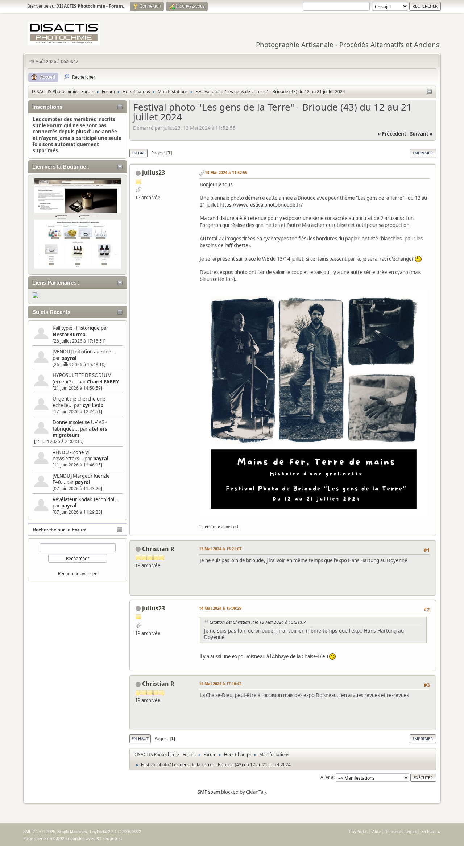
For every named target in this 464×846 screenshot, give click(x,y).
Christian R (158, 549)
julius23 (153, 173)
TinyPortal (358, 831)
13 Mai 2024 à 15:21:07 (220, 548)
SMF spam (209, 792)
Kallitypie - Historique (76, 328)
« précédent (392, 133)
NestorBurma (69, 334)
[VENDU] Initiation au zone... (84, 351)
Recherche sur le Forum (60, 529)
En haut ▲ (431, 831)
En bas (138, 152)
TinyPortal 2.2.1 (103, 831)
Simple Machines (72, 831)
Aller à (327, 777)
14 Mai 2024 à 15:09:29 (220, 608)
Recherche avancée (78, 574)
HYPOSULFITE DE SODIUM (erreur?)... (82, 378)
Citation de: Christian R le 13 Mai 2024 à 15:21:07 (258, 622)
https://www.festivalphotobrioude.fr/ (261, 205)
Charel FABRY (103, 381)
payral (68, 358)
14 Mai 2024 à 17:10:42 (220, 683)
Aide (376, 831)
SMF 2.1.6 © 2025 (39, 831)
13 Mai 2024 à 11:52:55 (226, 172)
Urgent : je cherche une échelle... (79, 401)
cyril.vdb (93, 405)
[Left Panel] (429, 91)
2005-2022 (131, 831)
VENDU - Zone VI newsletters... (71, 455)
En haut (140, 738)
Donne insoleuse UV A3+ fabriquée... (80, 425)
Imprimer (423, 152)
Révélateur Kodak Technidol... (86, 499)
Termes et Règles (401, 831)
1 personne (209, 526)
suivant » (421, 133)
